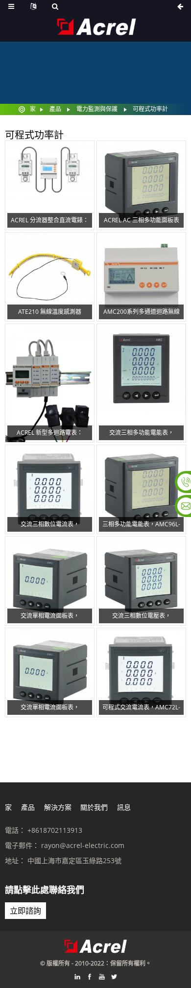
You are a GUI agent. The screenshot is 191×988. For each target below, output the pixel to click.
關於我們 (94, 807)
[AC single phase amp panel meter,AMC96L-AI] (49, 581)
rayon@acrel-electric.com (82, 845)
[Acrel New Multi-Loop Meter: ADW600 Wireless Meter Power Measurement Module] (49, 383)
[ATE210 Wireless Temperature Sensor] (49, 277)
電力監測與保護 (97, 109)
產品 (55, 109)
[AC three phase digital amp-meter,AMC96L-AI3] (49, 489)
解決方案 (58, 807)
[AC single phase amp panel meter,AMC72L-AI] (49, 672)
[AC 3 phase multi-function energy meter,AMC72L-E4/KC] (141, 383)
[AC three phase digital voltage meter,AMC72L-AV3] (141, 581)
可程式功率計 (150, 109)
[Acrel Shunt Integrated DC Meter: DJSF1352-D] (49, 185)
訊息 (124, 807)
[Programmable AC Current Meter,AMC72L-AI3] (141, 672)
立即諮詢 (25, 910)
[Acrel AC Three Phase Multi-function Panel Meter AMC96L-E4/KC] (141, 185)
